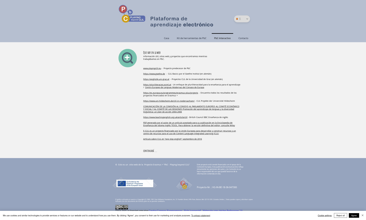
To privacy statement (200, 215)
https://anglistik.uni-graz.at (156, 79)
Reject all (340, 215)
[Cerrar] (362, 215)
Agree (354, 215)
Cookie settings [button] (325, 215)
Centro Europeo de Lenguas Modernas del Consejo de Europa (174, 87)
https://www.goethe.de (154, 73)
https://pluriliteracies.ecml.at (157, 84)
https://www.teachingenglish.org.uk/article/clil (165, 117)
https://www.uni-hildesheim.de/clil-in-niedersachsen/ (169, 101)
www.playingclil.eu (152, 68)
